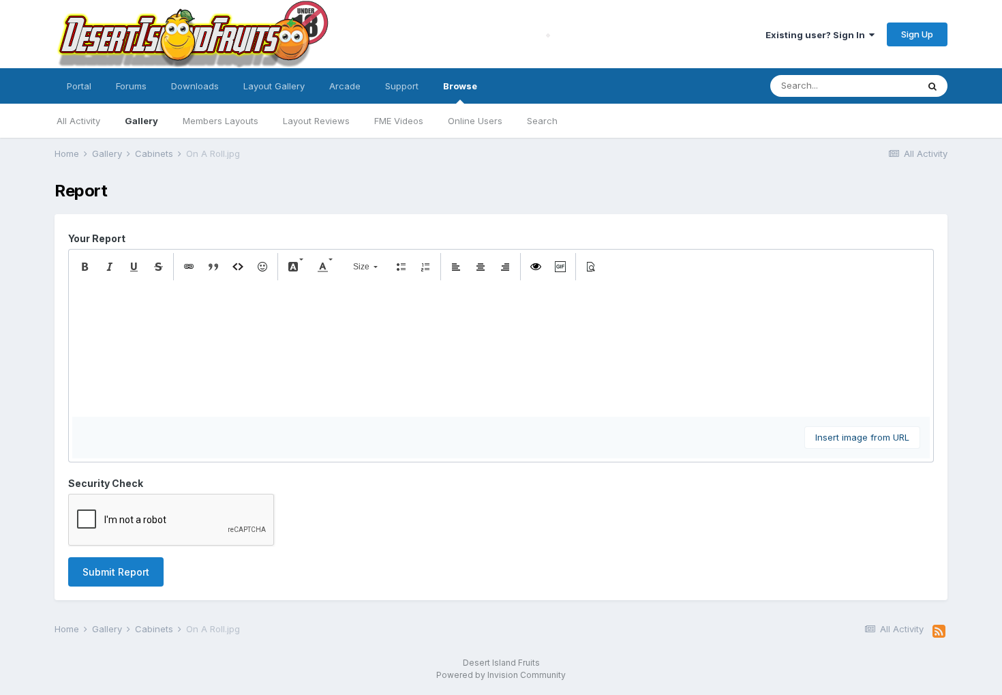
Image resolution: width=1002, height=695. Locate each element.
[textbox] (501, 348)
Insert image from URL (862, 437)
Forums (131, 85)
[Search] (932, 86)
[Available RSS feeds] (938, 631)
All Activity (78, 120)
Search (542, 120)
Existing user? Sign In (817, 34)
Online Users (475, 120)
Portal (79, 85)
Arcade (345, 85)
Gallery (141, 120)
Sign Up (917, 34)
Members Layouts (220, 120)
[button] (84, 266)
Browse (460, 85)
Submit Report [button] (115, 572)
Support (402, 85)
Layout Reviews (316, 120)
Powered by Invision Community (501, 675)
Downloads (195, 85)
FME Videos (398, 120)
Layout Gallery (274, 85)
